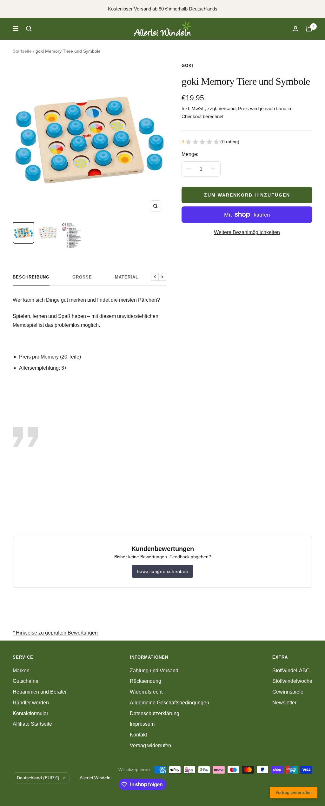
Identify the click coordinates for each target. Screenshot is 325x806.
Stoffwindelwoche (292, 681)
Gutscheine (25, 681)
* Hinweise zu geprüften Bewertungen (55, 632)
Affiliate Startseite (32, 724)
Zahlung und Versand (154, 670)
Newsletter (284, 702)
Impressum (142, 724)
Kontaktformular (30, 713)
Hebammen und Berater (40, 692)
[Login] (295, 28)
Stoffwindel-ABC (291, 670)
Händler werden (31, 702)
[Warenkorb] (309, 28)
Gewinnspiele (287, 692)
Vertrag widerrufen (150, 745)
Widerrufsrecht (146, 692)
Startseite (22, 51)
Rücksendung (145, 681)
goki (187, 65)
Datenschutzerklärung (154, 713)
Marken (21, 670)
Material (126, 277)
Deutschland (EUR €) (38, 777)
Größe (82, 277)
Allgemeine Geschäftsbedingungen (169, 702)
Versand (226, 108)
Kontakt (138, 734)
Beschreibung (31, 277)
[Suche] (29, 28)
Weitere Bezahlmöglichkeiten (247, 232)
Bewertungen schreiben (163, 571)
